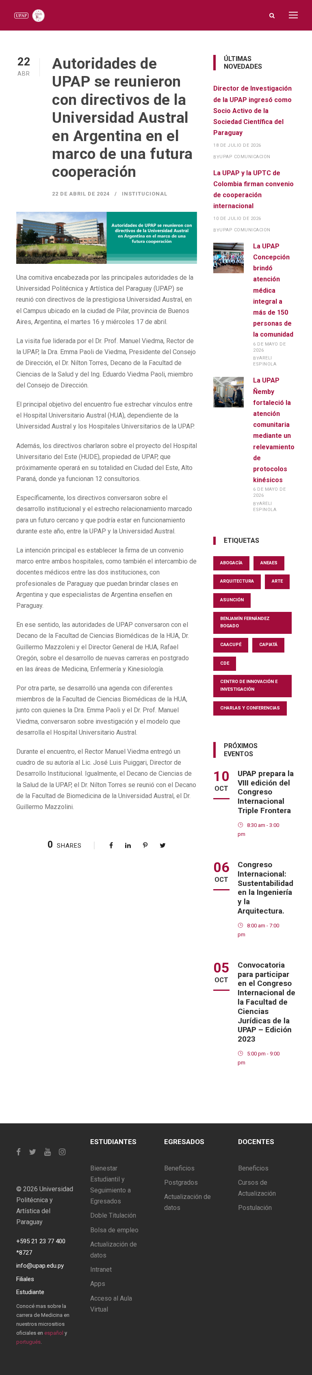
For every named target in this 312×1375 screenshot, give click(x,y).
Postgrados (181, 1182)
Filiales (25, 1279)
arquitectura (237, 581)
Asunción (232, 600)
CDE (224, 663)
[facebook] (18, 1152)
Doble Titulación (113, 1215)
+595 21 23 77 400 (40, 1241)
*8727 (24, 1252)
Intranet (101, 1269)
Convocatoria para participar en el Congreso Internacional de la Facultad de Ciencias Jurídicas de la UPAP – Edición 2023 (266, 1002)
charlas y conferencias (250, 708)
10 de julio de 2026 (237, 218)
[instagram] (62, 1152)
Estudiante (30, 1292)
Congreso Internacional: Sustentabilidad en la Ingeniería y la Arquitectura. (265, 888)
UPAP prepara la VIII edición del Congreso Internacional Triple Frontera (266, 792)
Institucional (144, 194)
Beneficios (179, 1168)
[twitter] (32, 1152)
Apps (97, 1284)
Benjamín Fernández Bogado (245, 622)
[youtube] (47, 1152)
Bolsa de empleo (114, 1230)
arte (277, 581)
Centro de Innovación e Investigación (248, 685)
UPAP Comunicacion (245, 156)
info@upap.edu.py (40, 1265)
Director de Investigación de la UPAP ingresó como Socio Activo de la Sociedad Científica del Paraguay (252, 111)
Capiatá (268, 644)
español (53, 1333)
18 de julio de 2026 (237, 145)
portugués (28, 1342)
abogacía (231, 563)
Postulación (255, 1208)
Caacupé (230, 644)
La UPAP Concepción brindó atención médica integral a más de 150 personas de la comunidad (273, 290)
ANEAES (268, 563)
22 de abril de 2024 (81, 194)
